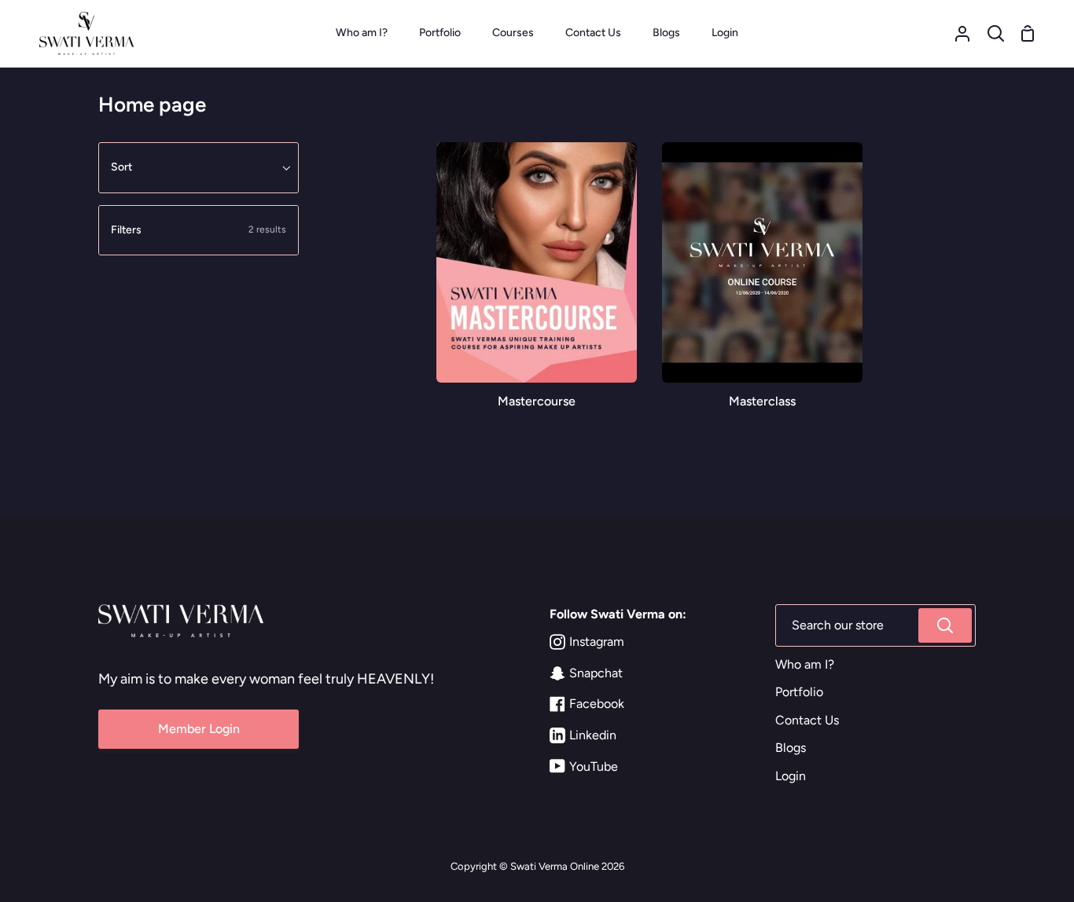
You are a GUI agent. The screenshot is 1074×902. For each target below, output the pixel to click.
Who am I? (804, 664)
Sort (121, 167)
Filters (198, 229)
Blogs (790, 747)
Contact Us (807, 720)
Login (790, 775)
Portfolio (799, 691)
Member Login (199, 728)
